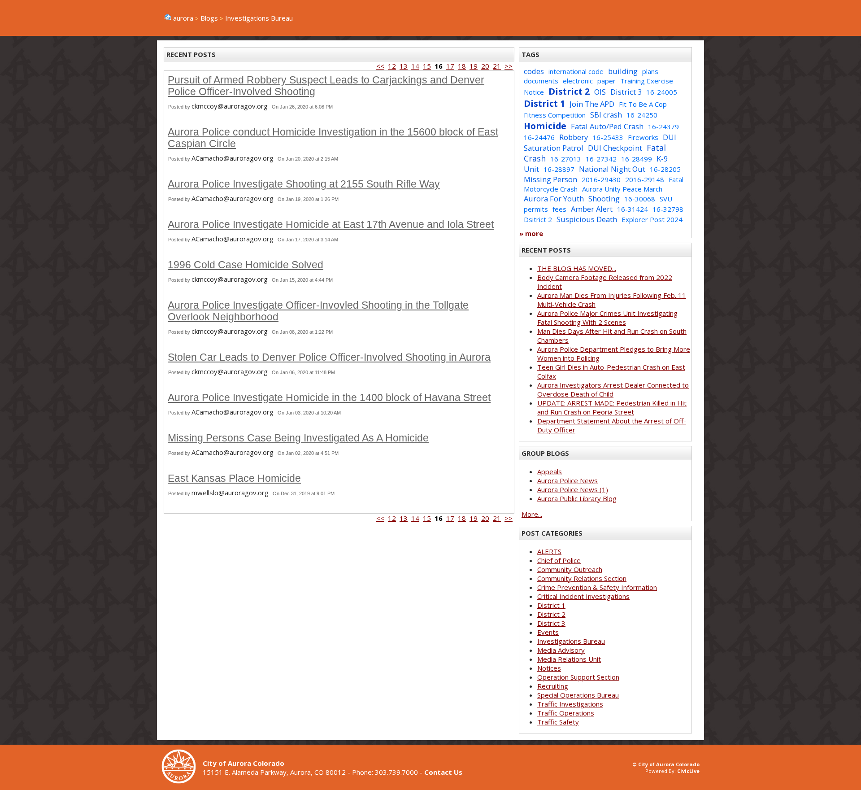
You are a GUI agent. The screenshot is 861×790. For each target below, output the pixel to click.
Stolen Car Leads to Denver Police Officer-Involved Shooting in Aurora (329, 357)
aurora (183, 17)
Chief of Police (559, 560)
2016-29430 (601, 179)
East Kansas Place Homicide (234, 478)
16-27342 (601, 158)
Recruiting (552, 685)
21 (497, 65)
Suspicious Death (587, 219)
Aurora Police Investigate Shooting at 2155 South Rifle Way (304, 184)
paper (606, 80)
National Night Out (612, 169)
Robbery (573, 137)
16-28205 (665, 169)
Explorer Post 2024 (652, 219)
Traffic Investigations (570, 703)
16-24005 (661, 91)
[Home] (182, 781)
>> (508, 65)
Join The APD (592, 104)
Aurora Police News (567, 480)
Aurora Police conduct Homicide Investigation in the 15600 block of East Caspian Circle (333, 138)
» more (531, 233)
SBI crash (606, 114)
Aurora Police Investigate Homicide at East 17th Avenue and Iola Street (331, 224)
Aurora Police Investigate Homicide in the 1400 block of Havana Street (329, 397)
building (623, 71)
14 (415, 65)
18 (462, 65)
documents (541, 80)
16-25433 (607, 137)
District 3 (626, 92)
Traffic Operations (565, 712)
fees (559, 209)
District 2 (569, 91)
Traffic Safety (558, 721)
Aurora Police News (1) (572, 489)
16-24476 (539, 137)
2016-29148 (644, 179)
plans (650, 71)
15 (427, 65)
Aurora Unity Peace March (622, 188)
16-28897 (559, 169)
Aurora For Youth (554, 198)
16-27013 (565, 158)
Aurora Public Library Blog (577, 498)
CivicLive (688, 771)
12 (392, 65)
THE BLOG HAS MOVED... (576, 268)
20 (485, 65)
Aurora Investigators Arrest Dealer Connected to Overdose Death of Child (613, 389)
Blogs (209, 17)
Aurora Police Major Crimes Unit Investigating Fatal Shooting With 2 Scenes (607, 318)
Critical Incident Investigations (583, 596)
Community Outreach (569, 569)
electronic (578, 80)
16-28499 (636, 158)
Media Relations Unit (569, 659)
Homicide (545, 126)
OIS (600, 92)
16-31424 (632, 209)
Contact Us (443, 772)
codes (534, 71)
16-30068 (639, 198)
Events (548, 632)
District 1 (544, 103)
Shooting (604, 198)
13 (404, 65)
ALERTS (549, 551)
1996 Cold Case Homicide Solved (245, 265)
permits (536, 209)
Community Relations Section (581, 578)
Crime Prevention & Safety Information (597, 587)
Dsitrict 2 (538, 219)
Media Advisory (561, 650)
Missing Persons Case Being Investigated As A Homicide (298, 438)
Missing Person (550, 179)
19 (474, 65)
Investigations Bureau (571, 641)
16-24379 (663, 126)
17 (450, 65)
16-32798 (667, 209)
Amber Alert (592, 209)
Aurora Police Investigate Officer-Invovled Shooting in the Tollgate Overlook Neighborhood (318, 311)
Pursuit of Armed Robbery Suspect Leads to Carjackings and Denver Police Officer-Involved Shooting (326, 85)
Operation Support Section (578, 676)
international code (576, 71)
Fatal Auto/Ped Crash (607, 126)
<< (380, 65)
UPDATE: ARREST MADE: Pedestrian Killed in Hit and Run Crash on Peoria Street (612, 407)
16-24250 (641, 114)
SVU (666, 198)
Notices (549, 667)
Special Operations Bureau (578, 694)
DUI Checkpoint (615, 148)
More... (532, 514)
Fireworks (643, 137)
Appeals (549, 471)
